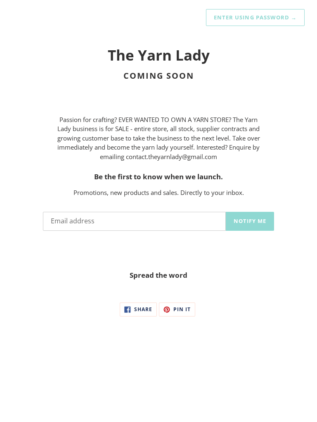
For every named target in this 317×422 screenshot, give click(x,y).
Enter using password (255, 17)
